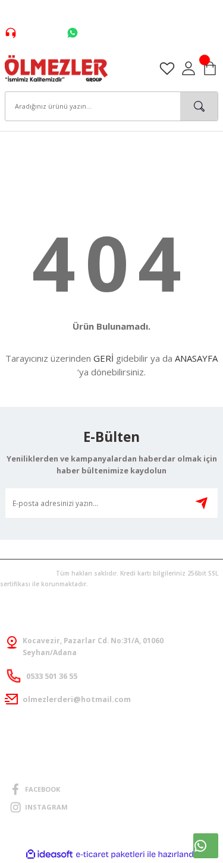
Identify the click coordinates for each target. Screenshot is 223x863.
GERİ (103, 358)
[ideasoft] (49, 854)
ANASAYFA (196, 358)
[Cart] (210, 68)
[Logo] (56, 68)
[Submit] (201, 503)
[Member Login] (188, 68)
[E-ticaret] (110, 854)
